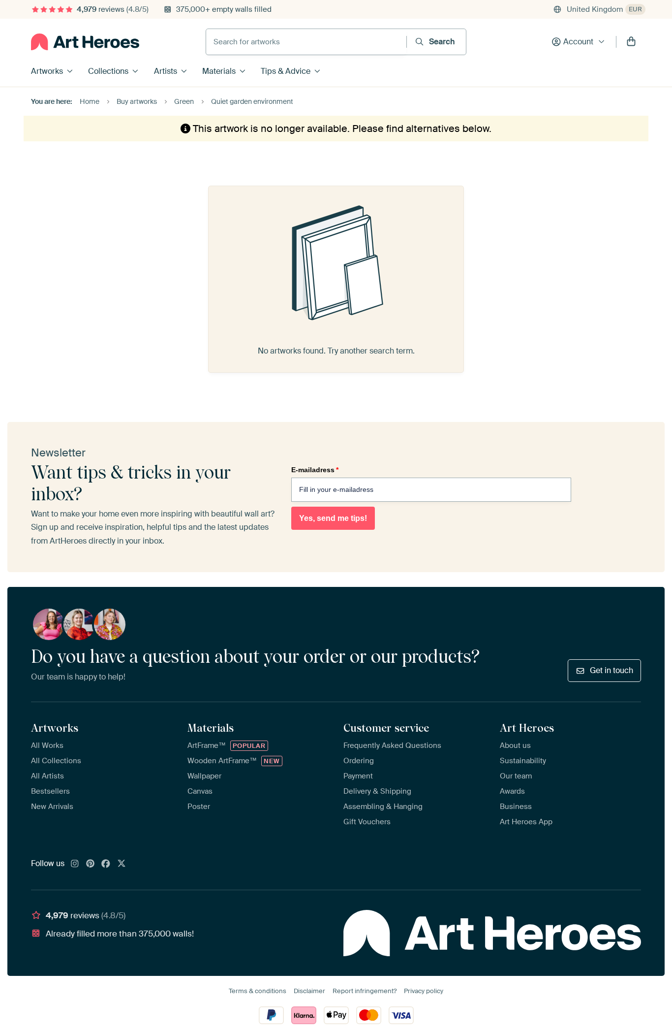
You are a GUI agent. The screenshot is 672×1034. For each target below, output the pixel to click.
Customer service (386, 728)
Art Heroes (527, 728)
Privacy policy (423, 991)
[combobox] (306, 42)
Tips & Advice (285, 71)
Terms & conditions (257, 991)
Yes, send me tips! (333, 518)
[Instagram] (74, 864)
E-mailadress (314, 470)
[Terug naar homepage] (85, 41)
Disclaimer (309, 991)
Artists (165, 71)
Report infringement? (365, 991)
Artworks (47, 71)
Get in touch (611, 670)
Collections (108, 71)
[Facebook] (105, 864)
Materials (219, 71)
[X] (121, 864)
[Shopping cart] (631, 42)
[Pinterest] (90, 864)
